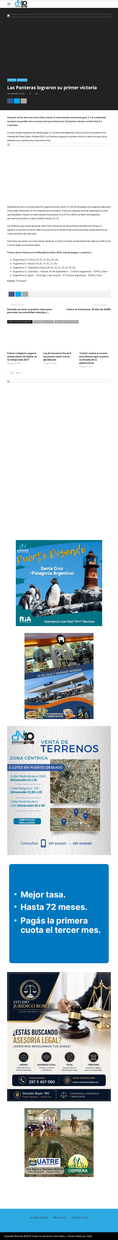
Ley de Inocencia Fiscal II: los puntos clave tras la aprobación (57, 356)
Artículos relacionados (19, 322)
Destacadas (22, 80)
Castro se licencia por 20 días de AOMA (88, 309)
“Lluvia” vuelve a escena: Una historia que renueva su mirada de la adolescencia (93, 358)
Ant (12, 373)
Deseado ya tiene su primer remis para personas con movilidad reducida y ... (29, 311)
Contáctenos (80, 1217)
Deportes (12, 80)
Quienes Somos (38, 1217)
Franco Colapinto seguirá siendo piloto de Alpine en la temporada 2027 (22, 356)
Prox (18, 373)
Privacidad (59, 1217)
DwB (89, 1236)
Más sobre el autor (43, 322)
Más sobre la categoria (67, 322)
